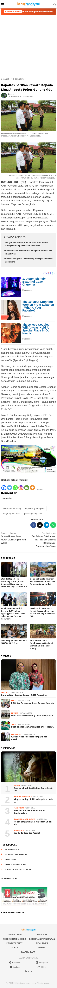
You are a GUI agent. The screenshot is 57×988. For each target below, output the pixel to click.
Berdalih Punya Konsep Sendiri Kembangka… (29, 811)
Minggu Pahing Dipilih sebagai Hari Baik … (33, 800)
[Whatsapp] (15, 486)
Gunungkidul (12, 849)
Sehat (14, 700)
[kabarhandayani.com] (28, 4)
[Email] (26, 486)
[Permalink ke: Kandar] (4, 95)
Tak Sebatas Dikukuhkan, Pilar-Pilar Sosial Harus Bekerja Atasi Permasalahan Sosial (44, 539)
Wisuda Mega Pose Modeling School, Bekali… (29, 738)
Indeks (14, 948)
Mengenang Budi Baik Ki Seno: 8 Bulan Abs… (33, 823)
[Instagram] (21, 486)
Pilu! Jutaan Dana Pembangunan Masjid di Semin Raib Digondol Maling (41, 644)
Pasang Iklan (28, 952)
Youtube (16, 967)
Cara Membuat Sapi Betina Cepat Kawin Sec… (33, 789)
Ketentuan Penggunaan (42, 939)
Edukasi (14, 713)
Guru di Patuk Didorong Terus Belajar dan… (33, 715)
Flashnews (16, 734)
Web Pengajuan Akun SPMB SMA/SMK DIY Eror (14, 641)
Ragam (17, 785)
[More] (32, 486)
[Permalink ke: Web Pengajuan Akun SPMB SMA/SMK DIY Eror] (14, 631)
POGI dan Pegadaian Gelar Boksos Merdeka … (32, 704)
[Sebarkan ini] (33, 525)
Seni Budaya (30, 819)
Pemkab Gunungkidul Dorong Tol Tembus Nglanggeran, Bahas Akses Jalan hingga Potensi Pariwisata (13, 613)
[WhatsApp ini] (53, 525)
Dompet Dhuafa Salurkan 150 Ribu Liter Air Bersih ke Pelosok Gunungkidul (42, 581)
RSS (30, 971)
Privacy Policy (14, 943)
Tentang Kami (14, 935)
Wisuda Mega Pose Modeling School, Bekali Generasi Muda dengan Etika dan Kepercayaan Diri (14, 582)
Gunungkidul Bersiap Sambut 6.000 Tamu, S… (24, 695)
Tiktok (43, 967)
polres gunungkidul (33, 513)
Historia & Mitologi (23, 797)
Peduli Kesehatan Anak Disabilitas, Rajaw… (33, 727)
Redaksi (42, 948)
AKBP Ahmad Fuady (12, 508)
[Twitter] (9, 486)
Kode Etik (42, 935)
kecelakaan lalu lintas (18, 870)
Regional (5, 692)
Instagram (43, 962)
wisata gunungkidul (16, 864)
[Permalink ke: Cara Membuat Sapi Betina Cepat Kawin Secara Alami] (28, 766)
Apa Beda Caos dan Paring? (27, 833)
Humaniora (19, 819)
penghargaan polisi (11, 513)
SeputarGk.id (9, 878)
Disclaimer (42, 943)
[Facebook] (3, 486)
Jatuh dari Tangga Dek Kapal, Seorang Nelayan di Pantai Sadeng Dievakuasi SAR (42, 612)
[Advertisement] (28, 44)
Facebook (16, 962)
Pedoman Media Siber (14, 939)
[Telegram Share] (46, 525)
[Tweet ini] (40, 525)
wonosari (10, 860)
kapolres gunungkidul (35, 508)
